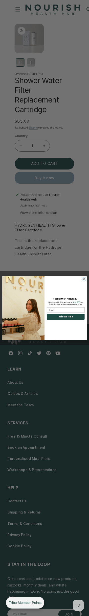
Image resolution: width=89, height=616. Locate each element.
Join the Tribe (66, 316)
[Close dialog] (84, 279)
